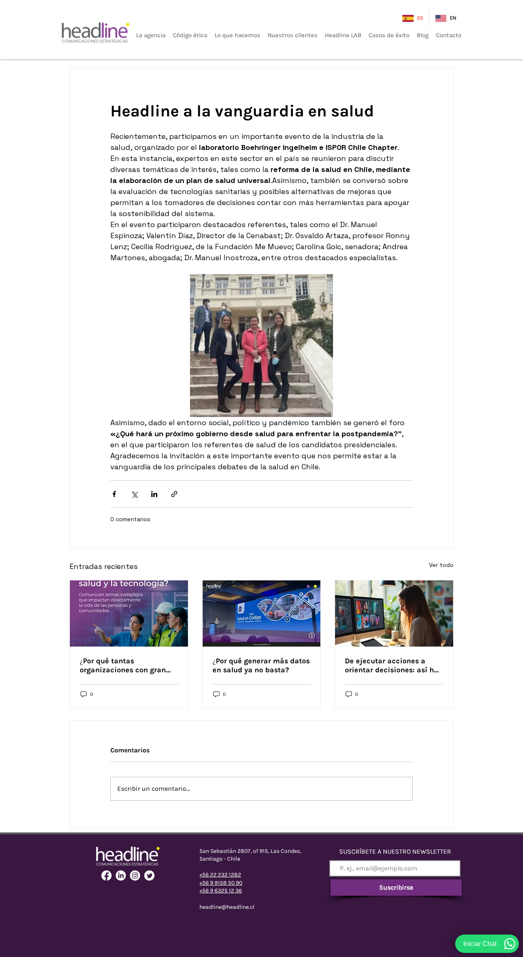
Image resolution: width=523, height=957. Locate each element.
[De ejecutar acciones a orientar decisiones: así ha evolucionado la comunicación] (394, 613)
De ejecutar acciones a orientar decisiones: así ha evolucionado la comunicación (391, 665)
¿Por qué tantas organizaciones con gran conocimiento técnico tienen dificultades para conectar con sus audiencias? (123, 665)
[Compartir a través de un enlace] (174, 494)
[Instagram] (135, 875)
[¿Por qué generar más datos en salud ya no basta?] (262, 613)
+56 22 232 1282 (220, 874)
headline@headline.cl (227, 906)
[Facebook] (106, 875)
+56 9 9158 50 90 (220, 882)
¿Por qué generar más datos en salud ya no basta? (261, 665)
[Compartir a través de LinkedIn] (154, 494)
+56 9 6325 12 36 (220, 890)
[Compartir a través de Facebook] (114, 494)
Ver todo (441, 565)
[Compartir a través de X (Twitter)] (134, 494)
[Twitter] (149, 875)
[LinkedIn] (121, 875)
